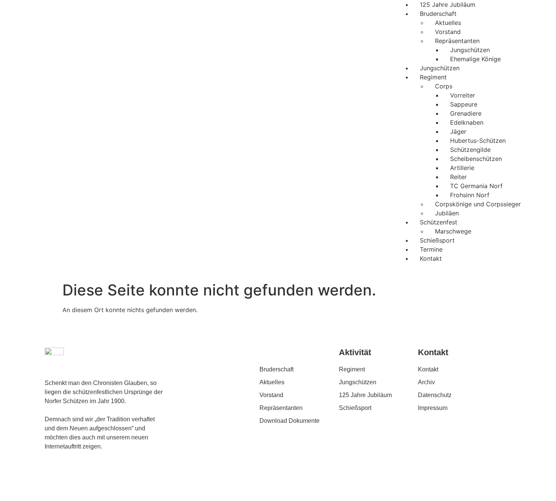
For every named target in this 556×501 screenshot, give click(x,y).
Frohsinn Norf (469, 195)
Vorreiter (462, 95)
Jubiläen (447, 213)
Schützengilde (470, 149)
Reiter (458, 177)
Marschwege (453, 231)
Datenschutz (435, 395)
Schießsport (437, 240)
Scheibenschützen (476, 158)
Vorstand (448, 32)
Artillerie (462, 168)
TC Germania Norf (476, 186)
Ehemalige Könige (475, 59)
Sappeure (463, 104)
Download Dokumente (289, 421)
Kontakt (431, 258)
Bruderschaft (438, 13)
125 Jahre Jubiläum (447, 4)
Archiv (426, 382)
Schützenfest (438, 222)
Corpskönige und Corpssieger (478, 204)
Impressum (432, 408)
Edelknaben (466, 122)
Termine (431, 249)
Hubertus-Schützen (478, 140)
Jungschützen (470, 50)
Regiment (433, 77)
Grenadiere (465, 113)
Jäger (458, 131)
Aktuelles (448, 22)
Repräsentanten (457, 41)
